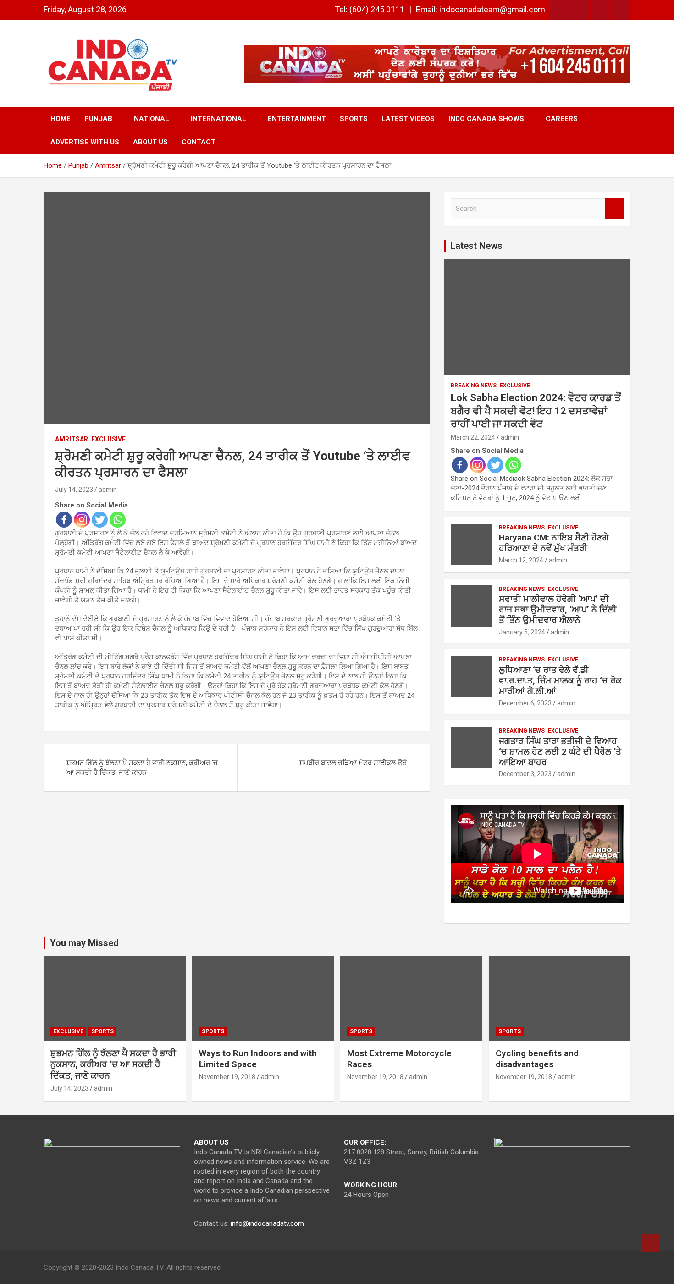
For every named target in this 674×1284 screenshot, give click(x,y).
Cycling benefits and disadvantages (537, 1059)
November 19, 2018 (227, 1076)
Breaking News (474, 385)
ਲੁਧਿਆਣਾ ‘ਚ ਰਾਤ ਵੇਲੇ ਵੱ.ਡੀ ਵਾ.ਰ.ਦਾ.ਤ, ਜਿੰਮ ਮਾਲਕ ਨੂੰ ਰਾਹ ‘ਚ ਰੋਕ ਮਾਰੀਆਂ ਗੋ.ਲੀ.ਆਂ (560, 680)
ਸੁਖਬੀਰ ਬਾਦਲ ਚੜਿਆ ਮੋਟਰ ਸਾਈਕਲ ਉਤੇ (353, 763)
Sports (354, 119)
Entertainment (297, 119)
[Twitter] (100, 520)
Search (614, 208)
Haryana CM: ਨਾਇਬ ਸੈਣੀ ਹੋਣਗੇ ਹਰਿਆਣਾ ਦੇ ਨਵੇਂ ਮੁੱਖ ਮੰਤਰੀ (553, 542)
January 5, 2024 (522, 632)
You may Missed (84, 942)
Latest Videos (408, 119)
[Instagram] (82, 520)
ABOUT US (150, 142)
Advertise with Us (84, 142)
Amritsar (71, 439)
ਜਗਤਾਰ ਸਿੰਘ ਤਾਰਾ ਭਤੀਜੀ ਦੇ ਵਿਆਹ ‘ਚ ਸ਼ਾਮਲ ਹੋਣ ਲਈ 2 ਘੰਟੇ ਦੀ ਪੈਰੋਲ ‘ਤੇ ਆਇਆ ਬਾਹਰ (560, 751)
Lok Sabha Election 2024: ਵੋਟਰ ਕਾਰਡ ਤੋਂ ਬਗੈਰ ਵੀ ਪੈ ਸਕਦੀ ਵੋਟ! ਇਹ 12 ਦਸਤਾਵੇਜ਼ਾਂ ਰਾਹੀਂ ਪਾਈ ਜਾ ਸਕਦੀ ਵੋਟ (536, 411)
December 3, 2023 (525, 773)
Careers (562, 119)
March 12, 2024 (521, 560)
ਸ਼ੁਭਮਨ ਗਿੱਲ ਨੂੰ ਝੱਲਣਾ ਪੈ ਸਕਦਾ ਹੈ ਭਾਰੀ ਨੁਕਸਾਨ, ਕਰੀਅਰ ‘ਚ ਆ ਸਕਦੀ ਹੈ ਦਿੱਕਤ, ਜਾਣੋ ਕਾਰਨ (142, 768)
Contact (198, 142)
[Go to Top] (651, 1243)
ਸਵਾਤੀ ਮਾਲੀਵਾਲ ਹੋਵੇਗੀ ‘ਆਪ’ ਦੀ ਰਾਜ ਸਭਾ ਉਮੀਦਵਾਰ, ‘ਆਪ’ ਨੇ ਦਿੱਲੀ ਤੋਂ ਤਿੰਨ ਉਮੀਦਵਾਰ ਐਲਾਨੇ (558, 609)
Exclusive (108, 439)
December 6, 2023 (525, 703)
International (218, 119)
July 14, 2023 (74, 489)
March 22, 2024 (473, 437)
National (151, 119)
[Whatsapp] (118, 520)
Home (60, 119)
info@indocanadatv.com (267, 1223)
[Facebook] (64, 520)
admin (108, 489)
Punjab (98, 119)
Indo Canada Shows (486, 119)
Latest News (476, 245)
